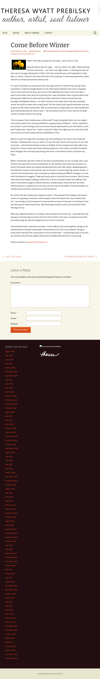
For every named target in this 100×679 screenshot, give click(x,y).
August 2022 (10, 489)
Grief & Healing (66, 51)
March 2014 (9, 614)
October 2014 (10, 594)
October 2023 (10, 444)
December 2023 (11, 436)
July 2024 (8, 416)
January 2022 (10, 509)
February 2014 (10, 618)
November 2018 (11, 561)
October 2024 (10, 408)
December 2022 (11, 476)
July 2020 (8, 545)
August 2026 (10, 351)
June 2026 (9, 359)
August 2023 (10, 452)
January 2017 (10, 573)
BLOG (5, 33)
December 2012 (11, 654)
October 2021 (10, 517)
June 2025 (9, 384)
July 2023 (8, 456)
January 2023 (10, 472)
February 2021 (10, 529)
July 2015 (8, 577)
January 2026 (10, 367)
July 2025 (8, 380)
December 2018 (11, 557)
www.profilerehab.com (37, 242)
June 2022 (9, 497)
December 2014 (11, 585)
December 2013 (11, 626)
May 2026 (8, 363)
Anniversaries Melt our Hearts (81, 256)
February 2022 (10, 505)
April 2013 (9, 642)
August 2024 (10, 412)
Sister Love (30, 54)
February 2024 (10, 428)
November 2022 (11, 480)
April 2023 (9, 468)
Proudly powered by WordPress (50, 673)
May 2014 (8, 606)
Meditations (36, 51)
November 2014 (11, 589)
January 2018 (10, 565)
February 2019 (10, 553)
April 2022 (9, 501)
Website (14, 323)
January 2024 (10, 432)
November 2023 (11, 440)
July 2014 (8, 602)
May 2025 (8, 388)
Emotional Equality (52, 51)
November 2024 (11, 404)
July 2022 (8, 493)
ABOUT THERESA (32, 33)
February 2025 (10, 396)
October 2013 (10, 634)
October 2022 (10, 485)
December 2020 (11, 533)
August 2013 (10, 638)
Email (14, 318)
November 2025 (11, 376)
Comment (16, 282)
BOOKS (16, 33)
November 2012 (11, 658)
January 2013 (10, 650)
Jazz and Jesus (12, 256)
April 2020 (9, 549)
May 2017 (8, 569)
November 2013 (11, 630)
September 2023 (11, 448)
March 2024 (9, 424)
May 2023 (8, 464)
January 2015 (10, 581)
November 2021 (11, 513)
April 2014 (9, 610)
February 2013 (10, 646)
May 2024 (8, 420)
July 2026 (8, 355)
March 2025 (9, 392)
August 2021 (10, 521)
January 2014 (10, 622)
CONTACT (49, 33)
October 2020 (10, 541)
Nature (85, 51)
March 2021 (9, 525)
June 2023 (9, 460)
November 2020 (11, 537)
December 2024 (11, 400)
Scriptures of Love (18, 54)
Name (14, 313)
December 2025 (11, 371)
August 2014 (10, 598)
